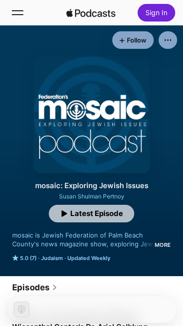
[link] (35, 287)
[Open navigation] (17, 12)
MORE (163, 244)
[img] (91, 13)
